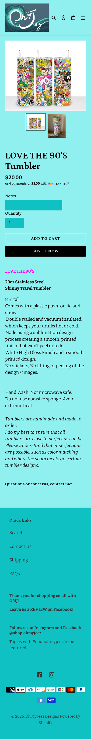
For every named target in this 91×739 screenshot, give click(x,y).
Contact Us (20, 546)
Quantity (13, 213)
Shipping (18, 560)
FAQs (14, 573)
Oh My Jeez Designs (42, 716)
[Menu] (83, 17)
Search (16, 532)
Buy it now (45, 251)
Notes (10, 196)
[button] (37, 184)
